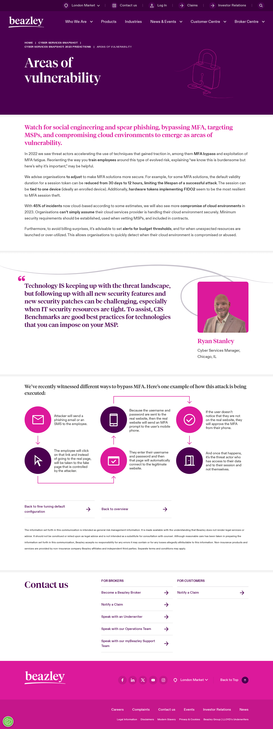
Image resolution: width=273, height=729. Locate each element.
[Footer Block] (45, 677)
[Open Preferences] (8, 721)
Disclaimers (147, 719)
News (244, 709)
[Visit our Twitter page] (143, 680)
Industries (133, 21)
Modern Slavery (166, 719)
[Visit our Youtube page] (153, 680)
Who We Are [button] (76, 21)
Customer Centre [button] (206, 21)
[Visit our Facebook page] (122, 680)
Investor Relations (217, 709)
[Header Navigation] (26, 22)
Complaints (141, 709)
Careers (117, 709)
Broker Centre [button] (247, 21)
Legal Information (127, 719)
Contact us (166, 709)
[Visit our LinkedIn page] (132, 680)
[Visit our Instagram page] (163, 680)
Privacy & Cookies (189, 719)
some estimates (128, 205)
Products (108, 21)
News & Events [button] (163, 21)
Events (189, 709)
